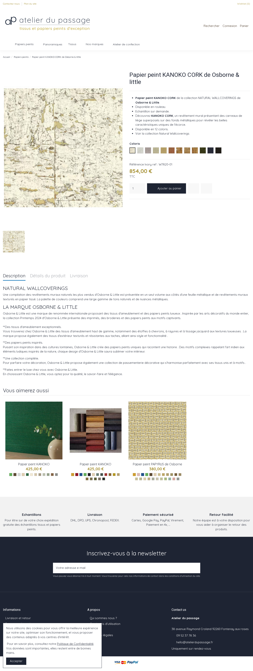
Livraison (79, 276)
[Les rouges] (76, 474)
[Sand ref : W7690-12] (87, 478)
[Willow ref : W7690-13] (91, 478)
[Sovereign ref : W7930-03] (167, 474)
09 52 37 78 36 (186, 635)
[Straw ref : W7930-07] (136, 478)
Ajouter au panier (169, 188)
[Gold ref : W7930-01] (159, 474)
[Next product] (248, 57)
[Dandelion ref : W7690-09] (114, 474)
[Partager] (131, 204)
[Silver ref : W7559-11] (56, 474)
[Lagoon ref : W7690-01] (97, 474)
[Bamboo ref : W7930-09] (144, 478)
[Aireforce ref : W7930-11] (153, 478)
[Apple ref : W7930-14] (165, 478)
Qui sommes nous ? (103, 618)
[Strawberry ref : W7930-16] (173, 478)
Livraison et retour (18, 618)
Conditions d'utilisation (105, 624)
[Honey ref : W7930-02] (163, 474)
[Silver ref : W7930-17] (178, 478)
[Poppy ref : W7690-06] (105, 474)
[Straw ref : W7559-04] (39, 474)
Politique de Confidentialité (75, 644)
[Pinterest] (141, 204)
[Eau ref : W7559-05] (43, 474)
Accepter (16, 661)
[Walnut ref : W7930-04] (171, 474)
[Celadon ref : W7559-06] (48, 474)
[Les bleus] (80, 474)
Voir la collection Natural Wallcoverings (162, 133)
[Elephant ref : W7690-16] (99, 478)
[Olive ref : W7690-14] (95, 478)
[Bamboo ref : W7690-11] (118, 474)
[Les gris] (19, 474)
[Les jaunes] (72, 474)
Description (14, 276)
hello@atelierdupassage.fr (194, 642)
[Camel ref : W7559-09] (52, 474)
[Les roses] (138, 474)
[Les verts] (10, 474)
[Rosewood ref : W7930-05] (175, 474)
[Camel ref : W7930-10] (148, 478)
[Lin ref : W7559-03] (35, 474)
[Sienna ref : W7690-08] (110, 474)
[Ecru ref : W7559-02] (31, 474)
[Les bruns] (14, 474)
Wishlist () (243, 3)
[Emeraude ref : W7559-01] (27, 474)
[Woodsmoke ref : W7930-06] (179, 474)
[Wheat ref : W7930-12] (157, 478)
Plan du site (30, 3)
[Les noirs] (89, 474)
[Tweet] (136, 204)
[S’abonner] (196, 568)
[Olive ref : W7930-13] (161, 478)
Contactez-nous (11, 3)
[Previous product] (244, 57)
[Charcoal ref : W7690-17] (103, 478)
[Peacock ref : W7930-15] (169, 478)
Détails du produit (48, 276)
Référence (136, 164)
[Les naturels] (23, 474)
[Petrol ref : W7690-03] (101, 474)
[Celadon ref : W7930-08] (140, 478)
